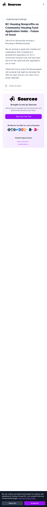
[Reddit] (22, 130)
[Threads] (14, 130)
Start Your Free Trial (23, 116)
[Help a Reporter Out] (27, 130)
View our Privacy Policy (26, 498)
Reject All (12, 503)
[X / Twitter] (9, 130)
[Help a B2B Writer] (30, 130)
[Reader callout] (38, 130)
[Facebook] (20, 130)
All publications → (23, 144)
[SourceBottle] (35, 130)
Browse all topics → (23, 141)
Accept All (34, 503)
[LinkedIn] (12, 130)
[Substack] (25, 130)
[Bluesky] (17, 130)
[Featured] (33, 130)
